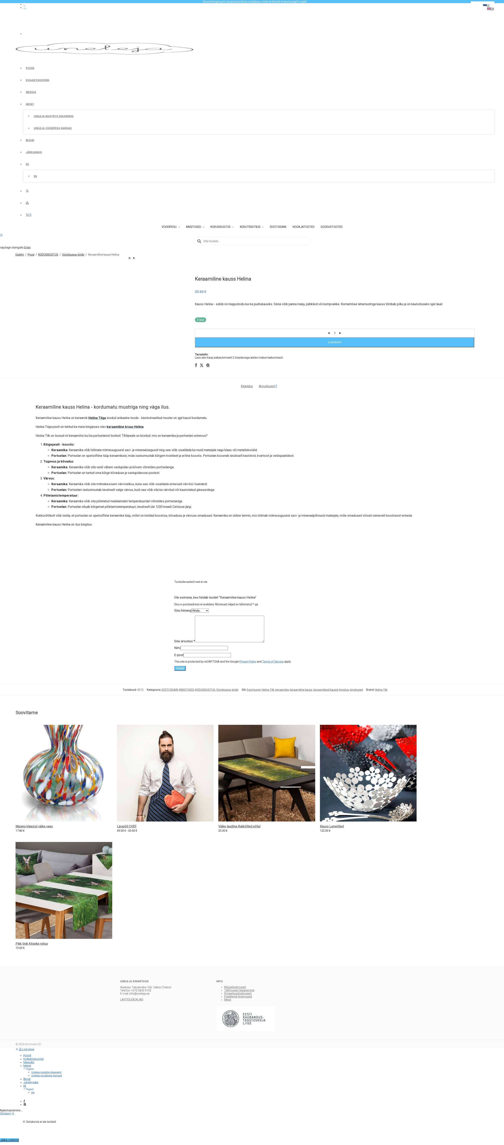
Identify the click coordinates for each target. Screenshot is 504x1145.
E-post (178, 655)
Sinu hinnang (182, 610)
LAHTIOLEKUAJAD (131, 999)
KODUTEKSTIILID (250, 226)
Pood (30, 68)
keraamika (282, 689)
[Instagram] (24, 7)
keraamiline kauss (301, 689)
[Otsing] (27, 190)
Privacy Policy (247, 661)
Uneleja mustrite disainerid (53, 116)
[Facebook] (24, 4)
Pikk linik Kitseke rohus (32, 944)
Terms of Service (273, 661)
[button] (486, 5)
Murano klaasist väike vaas (34, 826)
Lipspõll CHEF (127, 826)
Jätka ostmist (9, 1140)
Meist (30, 104)
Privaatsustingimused (237, 993)
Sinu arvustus (184, 641)
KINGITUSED (194, 226)
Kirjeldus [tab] (247, 386)
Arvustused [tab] (268, 386)
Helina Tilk (268, 689)
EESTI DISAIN (278, 226)
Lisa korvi (334, 342)
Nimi (177, 648)
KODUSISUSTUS (220, 226)
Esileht (20, 254)
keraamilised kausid (325, 689)
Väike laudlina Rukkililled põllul (239, 826)
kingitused (356, 689)
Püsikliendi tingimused (238, 996)
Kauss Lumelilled (332, 826)
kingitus (344, 689)
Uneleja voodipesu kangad (53, 128)
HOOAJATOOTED (303, 226)
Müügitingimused (235, 987)
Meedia (31, 92)
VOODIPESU (169, 226)
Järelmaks (34, 152)
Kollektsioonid (37, 80)
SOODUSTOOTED (332, 226)
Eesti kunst (253, 689)
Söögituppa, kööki (73, 254)
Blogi (30, 140)
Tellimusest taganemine (239, 990)
